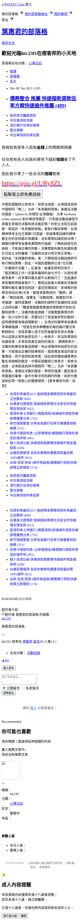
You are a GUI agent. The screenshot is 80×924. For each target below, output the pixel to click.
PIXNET (19, 863)
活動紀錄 (33, 653)
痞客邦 (27, 641)
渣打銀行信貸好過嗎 (24, 125)
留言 (36, 641)
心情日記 (35, 63)
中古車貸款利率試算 (24, 135)
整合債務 (16, 130)
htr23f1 (6, 618)
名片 (13, 81)
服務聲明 (44, 867)
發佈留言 (8, 693)
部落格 (15, 76)
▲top (5, 660)
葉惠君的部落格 (25, 31)
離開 (23, 915)
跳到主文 (8, 43)
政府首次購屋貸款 (23, 115)
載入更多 (8, 668)
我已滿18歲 (10, 915)
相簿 (13, 71)
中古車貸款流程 (21, 120)
